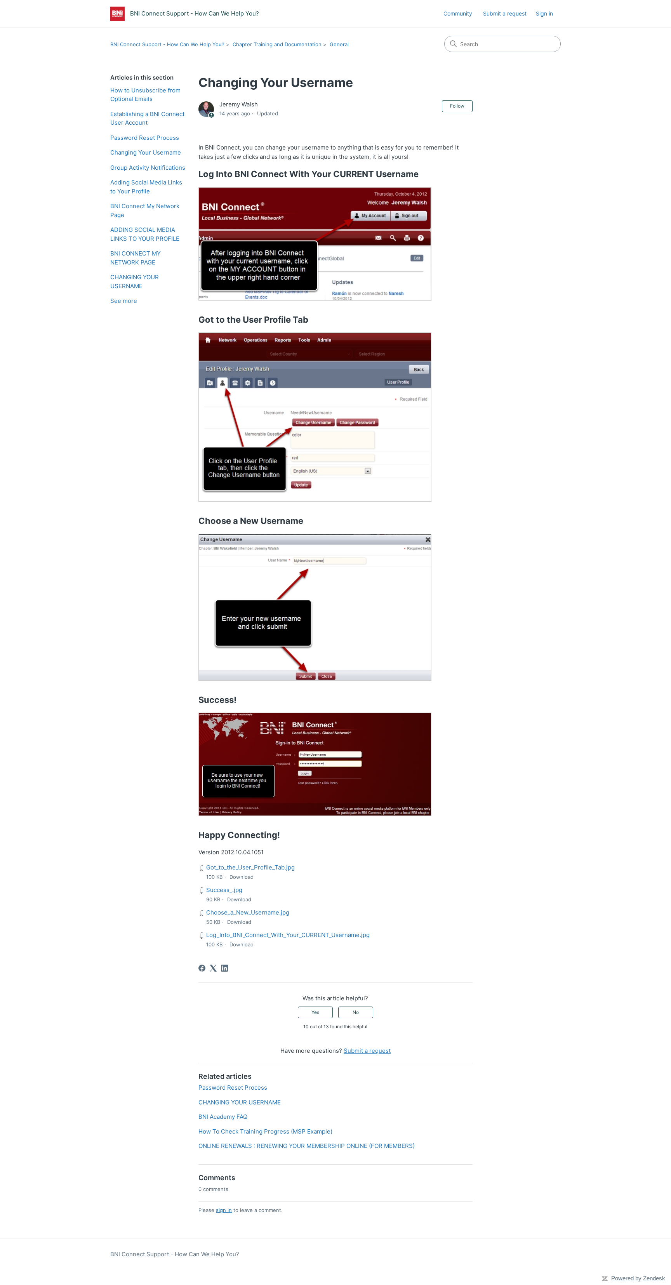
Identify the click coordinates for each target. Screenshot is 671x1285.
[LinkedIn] (224, 968)
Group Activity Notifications (147, 167)
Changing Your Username (145, 152)
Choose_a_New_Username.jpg (247, 912)
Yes (315, 1012)
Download (241, 877)
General (339, 44)
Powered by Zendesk (638, 1278)
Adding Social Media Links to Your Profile (146, 187)
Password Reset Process (144, 137)
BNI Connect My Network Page (144, 210)
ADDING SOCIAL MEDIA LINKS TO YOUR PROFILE (144, 234)
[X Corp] (213, 968)
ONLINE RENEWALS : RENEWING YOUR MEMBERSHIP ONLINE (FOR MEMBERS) (306, 1145)
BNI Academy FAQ (222, 1116)
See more (123, 300)
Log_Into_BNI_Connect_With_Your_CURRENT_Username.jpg (288, 935)
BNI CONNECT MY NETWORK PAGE (135, 258)
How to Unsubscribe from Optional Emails (145, 95)
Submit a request (505, 13)
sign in (224, 1210)
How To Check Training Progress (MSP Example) (265, 1131)
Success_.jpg (224, 890)
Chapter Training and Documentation (277, 44)
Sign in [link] (544, 13)
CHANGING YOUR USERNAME (134, 281)
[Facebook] (201, 968)
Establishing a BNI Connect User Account (147, 118)
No (356, 1012)
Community (457, 13)
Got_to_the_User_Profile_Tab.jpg (250, 867)
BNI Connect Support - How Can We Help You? (167, 44)
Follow (457, 106)
